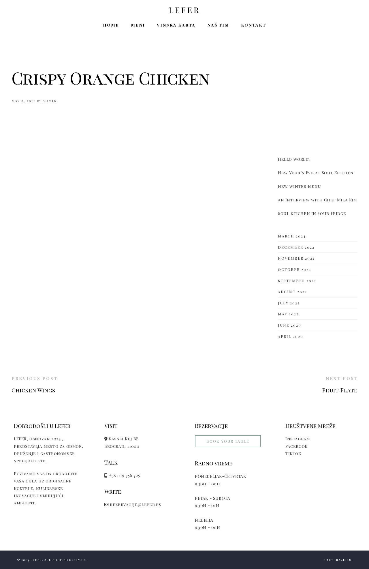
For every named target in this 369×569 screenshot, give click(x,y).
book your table (227, 441)
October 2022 (294, 269)
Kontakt (253, 25)
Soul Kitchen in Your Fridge (312, 213)
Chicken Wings (33, 390)
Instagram (297, 438)
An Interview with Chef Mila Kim (317, 200)
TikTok (293, 453)
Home (111, 25)
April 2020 (290, 336)
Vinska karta (176, 25)
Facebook (296, 446)
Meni (138, 25)
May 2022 (288, 313)
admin (50, 101)
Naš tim (218, 25)
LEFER (184, 10)
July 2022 (289, 302)
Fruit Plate (339, 390)
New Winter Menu (299, 186)
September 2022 (297, 280)
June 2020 (289, 325)
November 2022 (296, 258)
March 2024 (292, 235)
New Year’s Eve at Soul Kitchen (316, 172)
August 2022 (292, 291)
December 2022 (296, 247)
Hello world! (294, 159)
